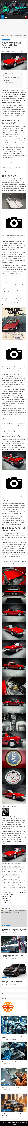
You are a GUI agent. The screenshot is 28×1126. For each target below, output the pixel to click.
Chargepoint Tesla (17, 865)
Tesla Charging (6, 39)
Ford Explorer (6, 1032)
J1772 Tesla (12, 869)
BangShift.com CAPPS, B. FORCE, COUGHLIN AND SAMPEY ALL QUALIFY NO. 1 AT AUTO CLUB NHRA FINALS (8, 896)
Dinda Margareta (6, 51)
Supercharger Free (6, 876)
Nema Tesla (14, 871)
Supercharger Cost (14, 874)
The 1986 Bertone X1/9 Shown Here (13, 85)
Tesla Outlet (10, 884)
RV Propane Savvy (21, 891)
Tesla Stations (23, 884)
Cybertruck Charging (6, 866)
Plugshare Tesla (5, 872)
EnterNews (21, 1122)
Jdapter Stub (18, 869)
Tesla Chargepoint (14, 880)
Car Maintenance (6, 1084)
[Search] (23, 16)
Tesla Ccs (16, 879)
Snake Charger (22, 872)
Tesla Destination (6, 882)
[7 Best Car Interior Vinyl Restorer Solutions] (14, 1051)
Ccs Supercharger (18, 863)
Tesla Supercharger (12, 885)
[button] (6, 17)
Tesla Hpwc (18, 882)
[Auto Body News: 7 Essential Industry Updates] (14, 1025)
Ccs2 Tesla (9, 865)
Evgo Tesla (12, 868)
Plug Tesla (20, 871)
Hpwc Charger (5, 869)
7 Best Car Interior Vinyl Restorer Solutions (13, 1062)
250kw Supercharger (8, 863)
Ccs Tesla (4, 865)
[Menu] (6, 17)
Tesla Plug (16, 884)
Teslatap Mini (5, 887)
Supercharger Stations (15, 877)
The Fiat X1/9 (8, 80)
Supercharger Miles (15, 876)
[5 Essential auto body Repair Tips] (14, 1077)
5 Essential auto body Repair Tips (11, 1088)
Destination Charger (16, 866)
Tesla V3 (19, 885)
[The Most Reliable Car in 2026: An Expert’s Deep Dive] (14, 1103)
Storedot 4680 (5, 874)
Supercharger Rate (6, 877)
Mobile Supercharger (6, 871)
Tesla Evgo (13, 882)
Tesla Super (4, 885)
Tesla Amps (10, 879)
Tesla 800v (4, 879)
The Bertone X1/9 (9, 82)
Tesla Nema (4, 884)
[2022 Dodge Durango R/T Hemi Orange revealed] (14, 970)
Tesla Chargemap (6, 880)
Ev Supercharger (5, 868)
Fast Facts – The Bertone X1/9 (12, 77)
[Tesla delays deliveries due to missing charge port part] (14, 944)
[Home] (3, 17)
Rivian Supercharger (14, 872)
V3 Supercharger (12, 887)
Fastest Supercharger (20, 868)
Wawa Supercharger (21, 887)
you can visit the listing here (10, 563)
